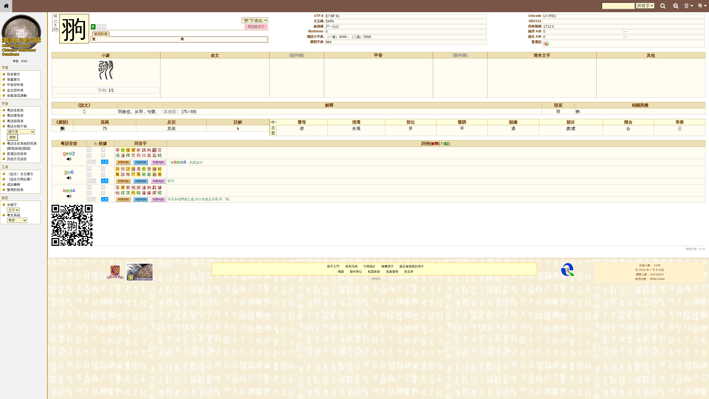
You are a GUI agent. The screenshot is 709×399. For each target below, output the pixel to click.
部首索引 (13, 74)
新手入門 (333, 266)
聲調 (26, 148)
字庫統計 (369, 266)
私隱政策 (374, 271)
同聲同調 (158, 162)
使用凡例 (351, 266)
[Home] (6, 6)
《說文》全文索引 (20, 174)
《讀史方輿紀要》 (20, 179)
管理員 (376, 279)
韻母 (18, 148)
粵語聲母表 (15, 115)
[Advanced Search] (676, 6)
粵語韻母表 (15, 121)
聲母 (11, 148)
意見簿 (408, 271)
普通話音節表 (17, 154)
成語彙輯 (13, 184)
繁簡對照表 (15, 190)
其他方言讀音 (17, 159)
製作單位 (356, 271)
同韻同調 (140, 162)
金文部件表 (15, 90)
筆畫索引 (13, 79)
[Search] (663, 6)
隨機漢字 (387, 266)
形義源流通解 (17, 96)
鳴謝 (341, 271)
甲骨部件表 (15, 85)
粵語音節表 (15, 110)
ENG (24, 61)
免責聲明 (392, 271)
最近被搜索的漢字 (411, 266)
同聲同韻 (123, 162)
